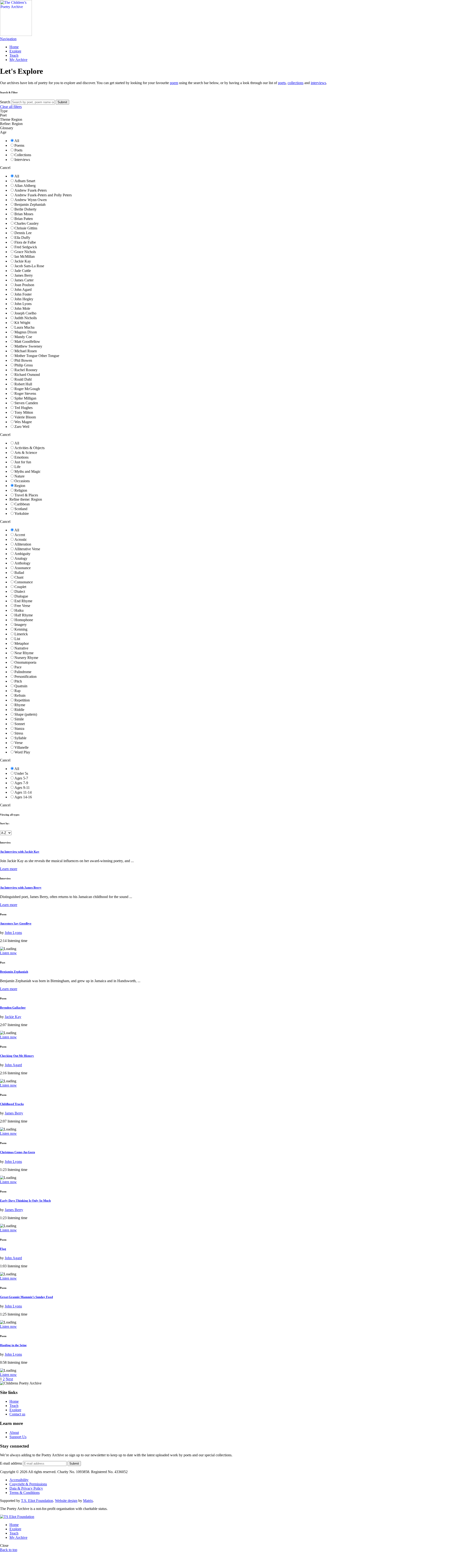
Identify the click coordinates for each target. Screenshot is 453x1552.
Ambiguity (22, 554)
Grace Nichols (25, 252)
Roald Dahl (23, 379)
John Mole (22, 308)
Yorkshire (21, 514)
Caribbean (22, 504)
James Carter (24, 280)
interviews (318, 83)
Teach (13, 55)
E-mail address (11, 1463)
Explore (15, 51)
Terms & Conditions (24, 1493)
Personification (25, 677)
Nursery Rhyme (26, 658)
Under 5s (21, 773)
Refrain (19, 695)
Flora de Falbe (25, 242)
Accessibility (19, 1480)
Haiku (19, 610)
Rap (17, 691)
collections (295, 83)
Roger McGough (27, 389)
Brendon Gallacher (13, 1007)
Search (5, 102)
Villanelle (21, 747)
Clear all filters (11, 107)
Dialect (19, 591)
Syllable (20, 738)
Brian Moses (23, 214)
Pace (17, 667)
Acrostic (20, 539)
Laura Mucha (24, 327)
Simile (19, 719)
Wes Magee (23, 422)
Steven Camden (26, 403)
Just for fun (22, 462)
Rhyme (19, 705)
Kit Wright (22, 323)
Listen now (8, 953)
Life (17, 467)
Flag (3, 1249)
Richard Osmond (27, 375)
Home (14, 47)
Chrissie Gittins (25, 228)
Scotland (20, 509)
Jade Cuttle (22, 271)
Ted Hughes (23, 408)
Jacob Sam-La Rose (29, 266)
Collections (22, 155)
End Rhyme (23, 601)
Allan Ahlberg (25, 186)
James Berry (23, 275)
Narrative (21, 648)
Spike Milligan (25, 398)
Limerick (21, 634)
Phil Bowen (23, 360)
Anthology (22, 563)
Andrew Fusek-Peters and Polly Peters (43, 195)
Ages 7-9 (21, 783)
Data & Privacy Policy (26, 1488)
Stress (18, 733)
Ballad (19, 573)
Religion (20, 490)
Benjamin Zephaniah (30, 204)
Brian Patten (23, 219)
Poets (18, 150)
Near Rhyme (24, 653)
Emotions (21, 457)
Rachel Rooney (26, 370)
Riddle (19, 710)
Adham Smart (24, 181)
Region (19, 486)
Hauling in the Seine (13, 1345)
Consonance (23, 582)
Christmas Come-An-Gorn (17, 1152)
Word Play (22, 752)
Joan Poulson (24, 285)
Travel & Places (26, 495)
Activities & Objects (29, 448)
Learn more (8, 869)
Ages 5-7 (21, 778)
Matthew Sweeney (28, 346)
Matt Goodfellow (27, 342)
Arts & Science (25, 453)
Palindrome (22, 672)
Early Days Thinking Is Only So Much (25, 1200)
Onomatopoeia (25, 662)
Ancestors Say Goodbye (15, 923)
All (16, 141)
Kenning (20, 629)
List (17, 639)
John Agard (23, 290)
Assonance (22, 568)
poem (174, 83)
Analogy (20, 558)
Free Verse (22, 606)
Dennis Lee (23, 233)
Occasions (22, 481)
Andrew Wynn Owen (30, 200)
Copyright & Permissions (28, 1484)
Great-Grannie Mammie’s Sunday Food (26, 1297)
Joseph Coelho (25, 313)
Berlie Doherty (25, 209)
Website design (66, 1501)
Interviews (22, 160)
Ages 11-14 (23, 792)
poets (282, 83)
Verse (18, 743)
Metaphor (21, 643)
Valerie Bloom (25, 417)
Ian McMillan (24, 256)
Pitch (18, 681)
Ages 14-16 (23, 797)
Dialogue (21, 596)
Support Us (17, 1437)
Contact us (17, 1414)
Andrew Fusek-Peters (30, 190)
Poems (19, 145)
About (14, 1433)
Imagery (20, 625)
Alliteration (22, 544)
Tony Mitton (23, 412)
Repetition (22, 700)
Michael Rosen (25, 351)
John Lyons (23, 304)
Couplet (20, 587)
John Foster (23, 294)
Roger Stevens (25, 393)
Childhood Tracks (12, 1104)
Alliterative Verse (27, 549)
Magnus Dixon (25, 332)
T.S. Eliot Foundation (37, 1501)
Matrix (88, 1501)
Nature (19, 476)
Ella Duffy (22, 238)
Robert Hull (23, 384)
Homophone (23, 620)
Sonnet (19, 724)
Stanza (19, 729)
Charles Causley (26, 223)
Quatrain (20, 686)
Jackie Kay (22, 261)
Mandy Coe (23, 337)
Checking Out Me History (17, 1056)
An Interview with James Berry (21, 887)
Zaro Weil (21, 427)
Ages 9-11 (22, 788)
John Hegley (23, 299)
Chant (18, 577)
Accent (19, 535)
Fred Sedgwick (25, 247)
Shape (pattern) (25, 714)
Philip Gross (23, 365)
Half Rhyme (23, 615)
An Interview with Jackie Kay (19, 851)
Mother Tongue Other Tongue (36, 356)
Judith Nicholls (25, 318)
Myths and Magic (27, 471)
